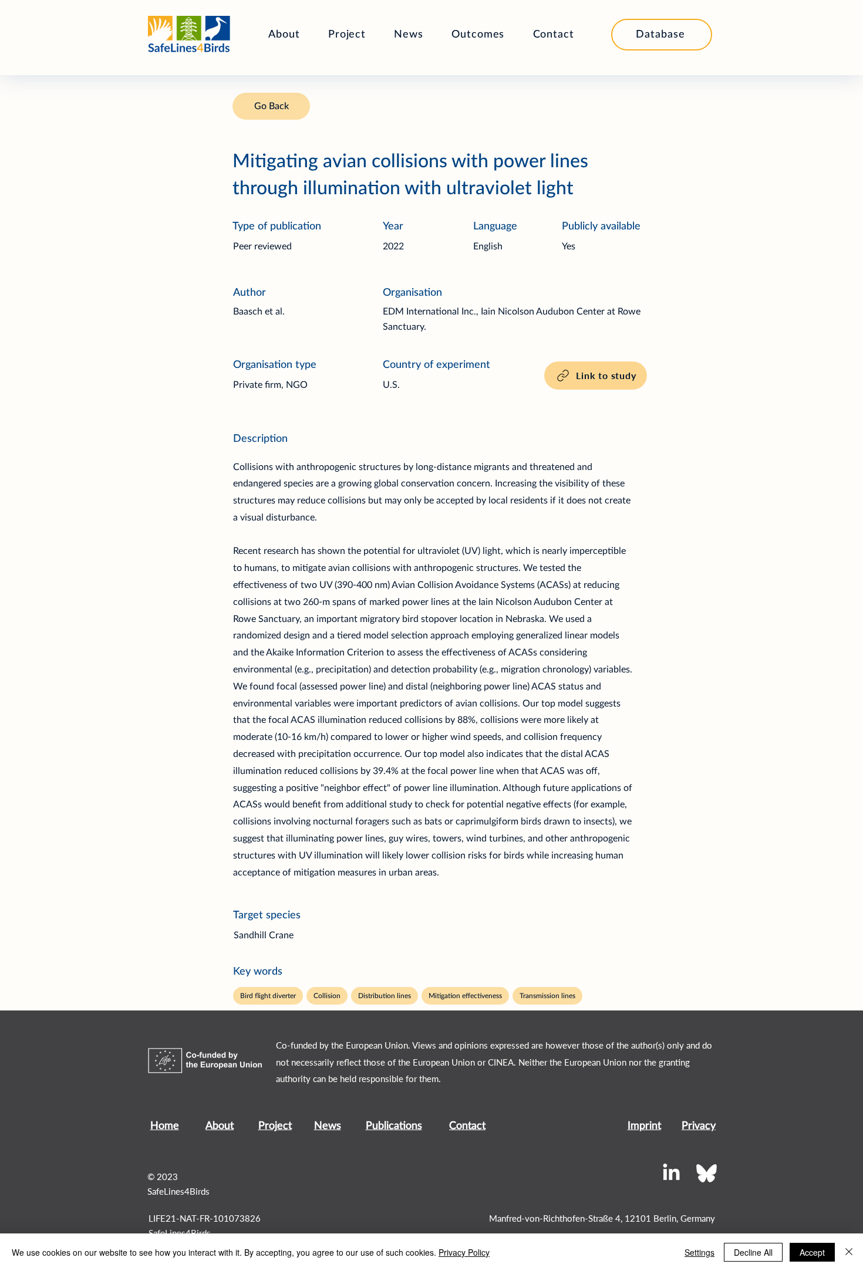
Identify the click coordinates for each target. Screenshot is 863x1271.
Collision (327, 995)
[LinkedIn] (671, 1173)
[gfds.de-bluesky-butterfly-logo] (706, 1173)
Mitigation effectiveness (465, 995)
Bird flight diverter (268, 995)
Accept (812, 1252)
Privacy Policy (464, 1252)
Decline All (753, 1252)
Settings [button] (699, 1252)
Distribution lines (384, 995)
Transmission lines (547, 995)
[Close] (849, 1252)
